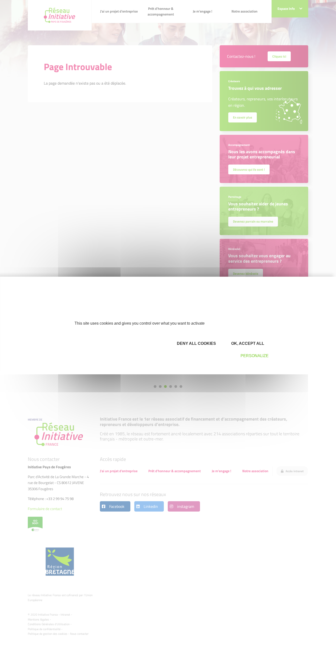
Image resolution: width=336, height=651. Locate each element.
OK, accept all (247, 343)
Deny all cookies (196, 343)
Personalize (255, 356)
